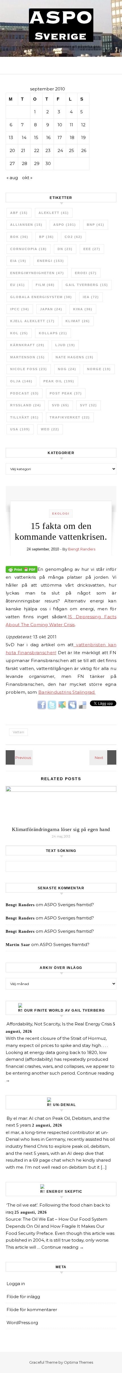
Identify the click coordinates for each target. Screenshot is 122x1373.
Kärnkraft (27, 345)
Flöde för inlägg (23, 1296)
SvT (88, 405)
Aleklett (54, 212)
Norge (99, 369)
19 (83, 137)
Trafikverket (70, 417)
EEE (91, 249)
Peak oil (58, 381)
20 (12, 150)
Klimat (78, 321)
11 (71, 124)
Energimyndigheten (37, 273)
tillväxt (24, 417)
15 (36, 137)
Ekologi (61, 513)
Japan (51, 309)
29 (36, 163)
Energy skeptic (65, 1192)
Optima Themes (78, 1362)
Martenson (27, 357)
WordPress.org (22, 1322)
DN (65, 249)
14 (24, 137)
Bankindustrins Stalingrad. (67, 692)
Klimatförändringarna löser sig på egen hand (61, 829)
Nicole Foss (28, 369)
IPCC (19, 309)
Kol (19, 333)
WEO (50, 429)
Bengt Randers (81, 549)
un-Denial (64, 1105)
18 (72, 137)
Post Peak (66, 393)
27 (12, 163)
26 (83, 150)
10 (60, 124)
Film (45, 285)
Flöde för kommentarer (32, 1309)
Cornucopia (28, 249)
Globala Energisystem (41, 297)
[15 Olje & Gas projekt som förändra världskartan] (18, 757)
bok (19, 236)
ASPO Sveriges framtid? (69, 904)
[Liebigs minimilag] (103, 757)
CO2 (73, 236)
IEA (91, 297)
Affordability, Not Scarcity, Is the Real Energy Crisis (59, 1024)
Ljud (65, 345)
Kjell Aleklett (32, 321)
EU (17, 285)
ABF (19, 212)
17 (60, 137)
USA (20, 429)
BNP (95, 224)
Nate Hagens (75, 357)
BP (46, 236)
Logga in (16, 1283)
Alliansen (26, 224)
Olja (21, 381)
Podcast (24, 393)
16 (48, 137)
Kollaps (53, 333)
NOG (67, 369)
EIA (18, 261)
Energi (50, 261)
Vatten (18, 732)
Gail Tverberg (87, 285)
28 (24, 163)
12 (83, 124)
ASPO (64, 224)
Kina (82, 309)
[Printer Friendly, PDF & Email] (21, 569)
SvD (60, 405)
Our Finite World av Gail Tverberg (64, 1010)
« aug (12, 177)
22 (36, 150)
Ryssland (25, 405)
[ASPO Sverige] (61, 26)
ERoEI (86, 273)
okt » (27, 177)
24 (60, 150)
